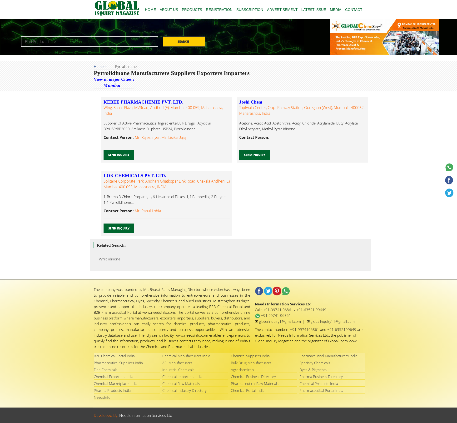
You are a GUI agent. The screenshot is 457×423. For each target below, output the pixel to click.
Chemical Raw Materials (181, 383)
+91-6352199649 (342, 329)
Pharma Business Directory (321, 376)
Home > (100, 66)
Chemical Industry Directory (184, 390)
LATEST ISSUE (313, 10)
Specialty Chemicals (314, 362)
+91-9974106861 (305, 329)
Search (184, 42)
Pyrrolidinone (108, 259)
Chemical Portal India (247, 390)
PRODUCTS (192, 10)
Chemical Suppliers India (250, 355)
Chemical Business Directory (253, 376)
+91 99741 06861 (275, 315)
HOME (150, 10)
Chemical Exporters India (113, 376)
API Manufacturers (177, 362)
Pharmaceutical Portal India (321, 390)
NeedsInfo (102, 397)
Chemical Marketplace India (115, 383)
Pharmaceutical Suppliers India (118, 362)
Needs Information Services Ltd (145, 415)
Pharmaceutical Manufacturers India (328, 355)
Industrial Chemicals (178, 369)
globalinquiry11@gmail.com (333, 321)
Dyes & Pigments (313, 369)
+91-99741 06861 (278, 309)
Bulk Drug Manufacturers (251, 362)
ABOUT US (169, 10)
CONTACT (353, 10)
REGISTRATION (219, 10)
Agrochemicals (242, 369)
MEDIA (335, 10)
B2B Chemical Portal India (114, 355)
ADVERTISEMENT (282, 10)
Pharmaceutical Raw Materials (254, 383)
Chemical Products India (318, 383)
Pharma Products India (112, 390)
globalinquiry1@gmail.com (280, 321)
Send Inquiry (118, 155)
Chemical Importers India (182, 376)
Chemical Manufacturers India (186, 355)
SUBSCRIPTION (249, 10)
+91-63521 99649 (311, 309)
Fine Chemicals (105, 369)
